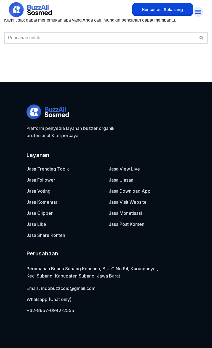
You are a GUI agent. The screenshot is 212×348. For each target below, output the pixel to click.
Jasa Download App (129, 191)
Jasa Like (36, 224)
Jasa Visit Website (128, 202)
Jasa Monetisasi (125, 213)
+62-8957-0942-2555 (50, 310)
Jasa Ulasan (121, 180)
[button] (198, 12)
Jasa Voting (38, 191)
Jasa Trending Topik (47, 169)
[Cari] (201, 38)
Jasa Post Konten (126, 224)
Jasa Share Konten (45, 235)
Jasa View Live (124, 169)
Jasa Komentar (41, 202)
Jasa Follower (40, 180)
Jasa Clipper (39, 213)
